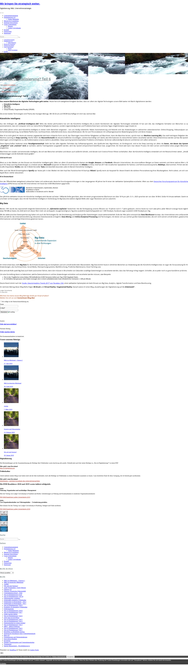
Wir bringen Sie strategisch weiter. (20, 3)
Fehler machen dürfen (7, 332)
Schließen (3, 663)
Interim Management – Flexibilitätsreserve (17, 646)
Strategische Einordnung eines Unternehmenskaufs (19, 633)
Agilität (6, 584)
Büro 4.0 (6, 635)
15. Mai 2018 (6, 88)
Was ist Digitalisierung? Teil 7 (13, 612)
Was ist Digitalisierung (7, 468)
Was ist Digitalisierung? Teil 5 (13, 619)
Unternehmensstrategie (11, 15)
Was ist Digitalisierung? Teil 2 (13, 628)
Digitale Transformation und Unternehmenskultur (19, 642)
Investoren (7, 640)
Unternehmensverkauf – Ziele (13, 593)
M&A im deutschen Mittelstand (13, 582)
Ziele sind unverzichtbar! (8, 324)
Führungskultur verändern (12, 598)
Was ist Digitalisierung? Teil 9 (13, 605)
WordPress (13, 650)
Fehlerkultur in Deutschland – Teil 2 (15, 602)
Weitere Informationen (59, 656)
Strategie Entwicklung (11, 23)
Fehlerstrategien (9, 609)
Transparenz (7, 644)
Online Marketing (13, 19)
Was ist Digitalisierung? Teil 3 (13, 625)
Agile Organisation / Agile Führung (15, 588)
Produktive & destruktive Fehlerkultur (15, 607)
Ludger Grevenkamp (14, 28)
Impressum (7, 33)
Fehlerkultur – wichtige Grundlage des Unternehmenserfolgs (20, 481)
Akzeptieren (70, 656)
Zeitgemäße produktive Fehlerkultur (15, 600)
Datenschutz (8, 31)
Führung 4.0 (8, 589)
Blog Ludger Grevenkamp (10, 91)
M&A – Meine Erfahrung (12, 626)
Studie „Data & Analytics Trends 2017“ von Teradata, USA (43, 283)
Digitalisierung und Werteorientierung (15, 637)
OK (2, 653)
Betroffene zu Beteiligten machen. (14, 632)
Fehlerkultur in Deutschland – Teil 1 (15, 603)
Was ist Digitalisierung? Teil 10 (13, 596)
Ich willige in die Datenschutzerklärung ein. (15, 301)
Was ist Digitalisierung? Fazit (13, 595)
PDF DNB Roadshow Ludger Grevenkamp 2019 (15, 497)
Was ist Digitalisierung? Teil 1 (13, 630)
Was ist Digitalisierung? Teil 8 (13, 610)
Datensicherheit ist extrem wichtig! (14, 623)
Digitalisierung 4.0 (9, 17)
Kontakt (6, 30)
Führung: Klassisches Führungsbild (15, 591)
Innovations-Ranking (10, 639)
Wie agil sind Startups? (11, 586)
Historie (10, 26)
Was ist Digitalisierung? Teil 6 (25, 79)
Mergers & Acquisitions (11, 21)
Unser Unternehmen (10, 24)
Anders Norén (34, 650)
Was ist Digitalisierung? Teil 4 (13, 621)
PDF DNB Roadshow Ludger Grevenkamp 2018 (15, 509)
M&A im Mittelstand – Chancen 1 (14, 580)
